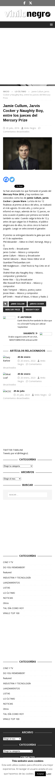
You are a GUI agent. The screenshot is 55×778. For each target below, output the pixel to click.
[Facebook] (24, 3)
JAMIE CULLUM (17, 303)
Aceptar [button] (40, 773)
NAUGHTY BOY (32, 309)
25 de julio (19, 391)
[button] (50, 24)
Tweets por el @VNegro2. (15, 453)
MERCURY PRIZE (12, 309)
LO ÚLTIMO (9, 592)
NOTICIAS (8, 597)
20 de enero (24, 357)
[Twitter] (30, 3)
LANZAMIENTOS (11, 582)
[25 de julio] (7, 391)
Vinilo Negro (30, 128)
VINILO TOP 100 (11, 613)
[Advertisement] (27, 56)
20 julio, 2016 (12, 128)
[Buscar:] (28, 494)
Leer (48, 773)
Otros (6, 603)
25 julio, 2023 (23, 394)
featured (7, 572)
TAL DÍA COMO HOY (13, 608)
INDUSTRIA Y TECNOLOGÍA (17, 577)
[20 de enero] (9, 359)
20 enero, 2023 (27, 377)
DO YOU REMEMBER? (14, 567)
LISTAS (6, 587)
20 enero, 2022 (27, 360)
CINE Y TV (8, 562)
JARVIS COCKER (37, 303)
